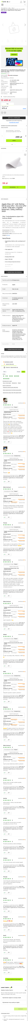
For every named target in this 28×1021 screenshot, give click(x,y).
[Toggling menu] (2, 4)
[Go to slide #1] (8, 41)
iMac (13, 8)
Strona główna (4, 8)
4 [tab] (14, 144)
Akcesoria (3, 148)
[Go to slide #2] (15, 41)
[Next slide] (25, 25)
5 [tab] (15, 144)
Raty (7, 103)
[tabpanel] (14, 136)
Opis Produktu (4, 199)
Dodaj (14, 140)
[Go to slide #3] (22, 41)
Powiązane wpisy (5, 1013)
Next (25, 136)
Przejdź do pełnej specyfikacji (9, 96)
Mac (9, 8)
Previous (2, 136)
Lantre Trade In (14, 987)
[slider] (14, 463)
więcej (24, 108)
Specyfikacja (4, 276)
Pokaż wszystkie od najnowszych (14, 979)
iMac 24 (8, 235)
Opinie (2, 353)
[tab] (14, 125)
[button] (21, 1)
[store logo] (7, 2)
